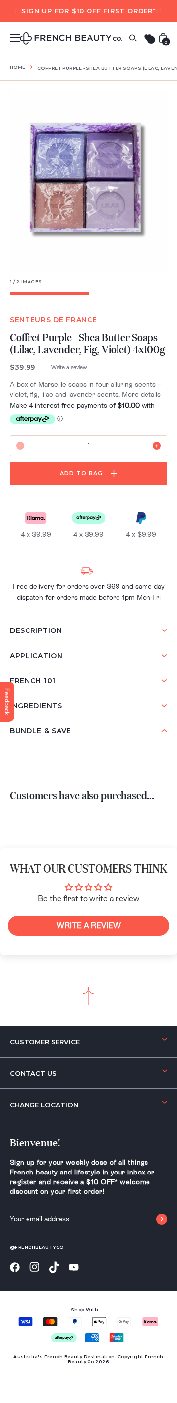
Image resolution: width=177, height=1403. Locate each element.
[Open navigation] (15, 38)
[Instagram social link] (34, 1267)
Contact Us (33, 1073)
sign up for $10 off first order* (88, 11)
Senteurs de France (53, 319)
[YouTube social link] (74, 1267)
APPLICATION (36, 655)
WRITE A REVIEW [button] (89, 925)
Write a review (69, 367)
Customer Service (45, 1042)
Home (18, 67)
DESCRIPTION (36, 630)
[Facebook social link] (15, 1268)
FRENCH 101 (33, 680)
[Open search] (133, 38)
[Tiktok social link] (54, 1268)
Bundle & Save (40, 730)
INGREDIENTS (36, 705)
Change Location (44, 1105)
